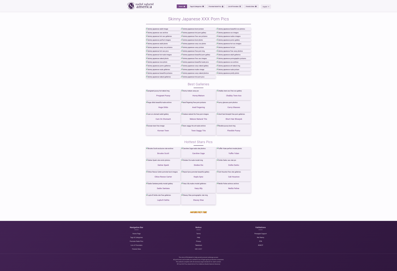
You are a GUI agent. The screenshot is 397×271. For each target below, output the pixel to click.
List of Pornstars (233, 6)
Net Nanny (260, 237)
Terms (198, 234)
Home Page (136, 234)
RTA (260, 241)
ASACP (260, 245)
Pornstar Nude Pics (215, 6)
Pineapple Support (260, 234)
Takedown (198, 245)
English (265, 6)
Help (198, 237)
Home (181, 6)
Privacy (198, 241)
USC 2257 (198, 249)
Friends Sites (250, 6)
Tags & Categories (196, 6)
